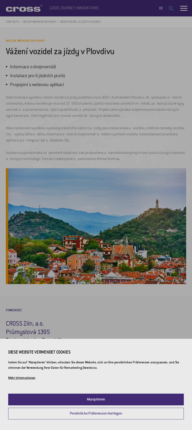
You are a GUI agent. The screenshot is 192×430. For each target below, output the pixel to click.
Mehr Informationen (21, 378)
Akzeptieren (96, 399)
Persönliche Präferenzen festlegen (96, 413)
